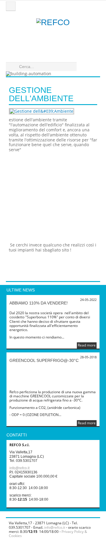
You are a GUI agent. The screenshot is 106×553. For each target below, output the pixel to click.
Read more (87, 345)
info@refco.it (19, 468)
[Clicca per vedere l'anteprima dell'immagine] (53, 111)
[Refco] (53, 35)
